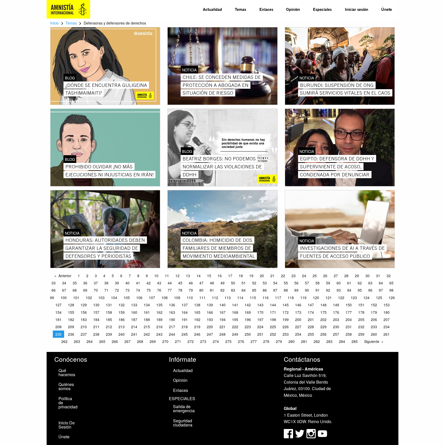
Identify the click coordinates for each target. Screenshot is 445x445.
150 (349, 304)
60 (339, 282)
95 (360, 290)
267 (127, 341)
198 (273, 319)
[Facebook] (288, 433)
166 (210, 312)
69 (85, 290)
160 (134, 312)
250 (248, 334)
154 (58, 312)
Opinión (293, 9)
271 (178, 341)
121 (329, 297)
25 (315, 275)
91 (317, 290)
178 (361, 312)
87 (275, 290)
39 (117, 282)
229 (323, 326)
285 (355, 341)
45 (180, 282)
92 (328, 290)
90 (307, 290)
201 (311, 319)
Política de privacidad (68, 402)
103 (101, 297)
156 (84, 312)
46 (191, 282)
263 (77, 341)
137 (185, 304)
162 (159, 312)
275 (228, 341)
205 (361, 319)
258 (349, 334)
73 (127, 290)
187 (134, 319)
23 (294, 275)
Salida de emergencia (184, 408)
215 (147, 326)
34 (64, 282)
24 (304, 275)
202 (323, 319)
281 (304, 341)
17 (230, 275)
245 (185, 334)
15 (209, 275)
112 (215, 297)
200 (298, 319)
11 (167, 275)
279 (279, 341)
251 (260, 334)
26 (325, 275)
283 (329, 341)
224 (260, 326)
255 (311, 334)
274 (216, 341)
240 (121, 334)
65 (391, 282)
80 (201, 290)
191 (185, 319)
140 (222, 304)
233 (374, 326)
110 (190, 297)
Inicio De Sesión (66, 425)
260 (374, 334)
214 (134, 326)
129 (84, 304)
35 (75, 282)
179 (374, 312)
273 (203, 341)
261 (386, 334)
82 (222, 290)
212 (109, 326)
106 (139, 297)
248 (222, 334)
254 (298, 334)
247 (210, 334)
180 (386, 312)
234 (386, 326)
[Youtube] (322, 433)
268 (140, 341)
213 (121, 326)
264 (90, 341)
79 (191, 290)
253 (286, 334)
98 (391, 290)
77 (170, 290)
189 (159, 319)
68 (75, 290)
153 (386, 304)
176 (336, 312)
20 (262, 275)
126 (392, 297)
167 (222, 312)
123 (354, 297)
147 (311, 304)
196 (248, 319)
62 (360, 282)
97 (381, 290)
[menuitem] (212, 9)
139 (210, 304)
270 (165, 341)
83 (233, 290)
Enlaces (266, 9)
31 (378, 275)
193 (210, 319)
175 (323, 312)
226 (286, 326)
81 (212, 290)
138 (197, 304)
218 (185, 326)
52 (254, 282)
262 (64, 341)
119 (303, 297)
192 (197, 319)
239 (109, 334)
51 (244, 282)
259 (361, 334)
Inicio (54, 23)
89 (296, 290)
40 (127, 282)
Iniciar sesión (356, 9)
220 (210, 326)
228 (311, 326)
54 (275, 282)
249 (235, 334)
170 (260, 312)
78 (180, 290)
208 (58, 326)
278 (266, 341)
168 (235, 312)
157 (96, 312)
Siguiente (371, 341)
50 (233, 282)
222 (235, 326)
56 (296, 282)
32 (389, 275)
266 (115, 341)
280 (291, 341)
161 (147, 312)
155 (71, 312)
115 (253, 297)
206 (374, 319)
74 (138, 290)
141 (235, 304)
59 (328, 282)
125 (379, 297)
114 (240, 297)
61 (349, 282)
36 (85, 282)
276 (241, 341)
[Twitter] (300, 433)
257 (336, 334)
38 (106, 282)
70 (96, 290)
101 (76, 297)
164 (185, 312)
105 (127, 297)
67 (64, 290)
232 (361, 326)
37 (96, 282)
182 (71, 319)
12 (177, 275)
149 (336, 304)
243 (159, 334)
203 (336, 319)
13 (188, 275)
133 (134, 304)
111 (202, 297)
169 (248, 312)
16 (220, 275)
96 (370, 290)
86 (265, 290)
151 (361, 304)
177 (349, 312)
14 (198, 275)
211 (96, 326)
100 (64, 297)
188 (147, 319)
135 (159, 304)
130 (96, 304)
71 (106, 290)
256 (323, 334)
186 (121, 319)
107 (152, 297)
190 (172, 319)
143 (260, 304)
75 (149, 290)
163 (172, 312)
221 (222, 326)
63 (370, 282)
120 (316, 297)
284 (342, 341)
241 (134, 334)
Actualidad (212, 9)
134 (147, 304)
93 (339, 290)
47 (201, 282)
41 (138, 282)
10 (156, 275)
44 (170, 282)
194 (222, 319)
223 (248, 326)
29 (357, 275)
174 (311, 312)
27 (336, 275)
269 (153, 341)
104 (114, 297)
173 (298, 312)
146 (298, 304)
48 (212, 282)
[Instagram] (311, 433)
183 (84, 319)
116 (265, 297)
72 (117, 290)
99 (52, 297)
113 (228, 297)
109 (177, 297)
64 (381, 282)
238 (96, 334)
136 (172, 304)
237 (84, 334)
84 (244, 290)
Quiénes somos (66, 386)
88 (286, 290)
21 (272, 275)
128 (71, 304)
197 (260, 319)
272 (190, 341)
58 (317, 282)
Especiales (322, 9)
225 (273, 326)
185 (109, 319)
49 (222, 282)
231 (349, 326)
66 (54, 290)
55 (286, 282)
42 (149, 282)
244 (172, 334)
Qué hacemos (66, 372)
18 (241, 275)
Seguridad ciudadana (182, 423)
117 (278, 297)
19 (251, 275)
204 (349, 319)
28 (346, 275)
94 (349, 290)
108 (164, 297)
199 (286, 319)
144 (273, 304)
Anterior (64, 275)
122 (341, 297)
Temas (240, 9)
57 (307, 282)
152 (374, 304)
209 (71, 326)
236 (71, 334)
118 (291, 297)
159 (121, 312)
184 (96, 319)
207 (386, 319)
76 (159, 290)
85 (254, 290)
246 (197, 334)
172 (286, 312)
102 (89, 297)
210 (84, 326)
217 (172, 326)
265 (102, 341)
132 (121, 304)
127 (58, 304)
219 (197, 326)
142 (248, 304)
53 (265, 282)
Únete (386, 9)
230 (336, 326)
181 (58, 319)
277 (254, 341)
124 (366, 297)
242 (147, 334)
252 (273, 334)
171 (273, 312)
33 (54, 282)
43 (159, 282)
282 (317, 341)
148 (323, 304)
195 (235, 319)
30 (367, 275)
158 (109, 312)
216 (159, 326)
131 (109, 304)
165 (197, 312)
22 (283, 275)
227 (298, 326)
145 (286, 304)
